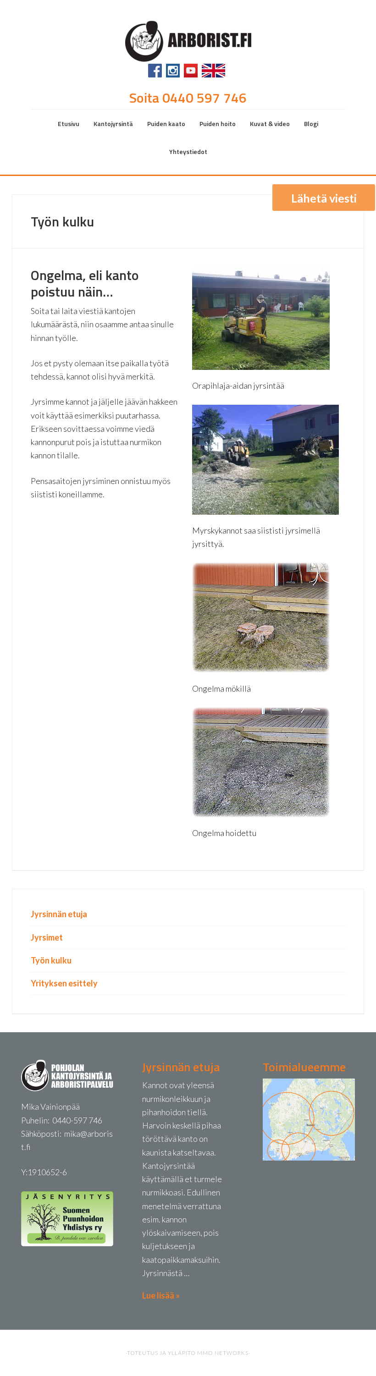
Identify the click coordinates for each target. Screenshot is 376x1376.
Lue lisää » (161, 1295)
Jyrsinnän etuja (59, 914)
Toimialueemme (304, 1067)
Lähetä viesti (324, 198)
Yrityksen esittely (64, 983)
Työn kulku (51, 960)
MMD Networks (223, 1352)
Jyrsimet (47, 937)
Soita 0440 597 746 (188, 97)
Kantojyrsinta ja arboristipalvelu (188, 40)
